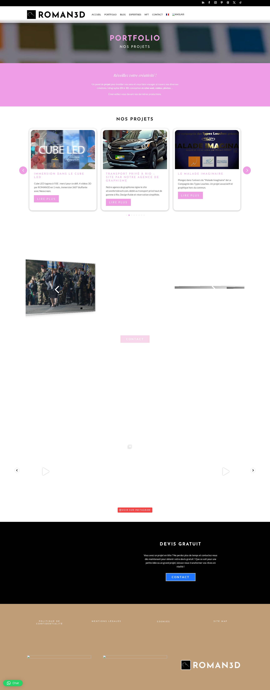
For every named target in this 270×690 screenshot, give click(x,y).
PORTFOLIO (110, 14)
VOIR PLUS (135, 401)
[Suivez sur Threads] (227, 2)
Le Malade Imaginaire (200, 174)
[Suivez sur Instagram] (215, 2)
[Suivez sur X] (234, 2)
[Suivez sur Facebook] (209, 2)
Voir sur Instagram (136, 510)
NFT (147, 14)
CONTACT (157, 14)
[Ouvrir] (44, 471)
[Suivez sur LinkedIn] (202, 2)
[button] (13, 683)
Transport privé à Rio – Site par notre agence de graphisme (132, 177)
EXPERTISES (135, 14)
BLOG (123, 14)
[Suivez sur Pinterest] (221, 2)
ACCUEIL (96, 14)
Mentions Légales (106, 621)
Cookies (163, 622)
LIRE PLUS (46, 199)
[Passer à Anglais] (178, 14)
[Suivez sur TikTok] (240, 2)
